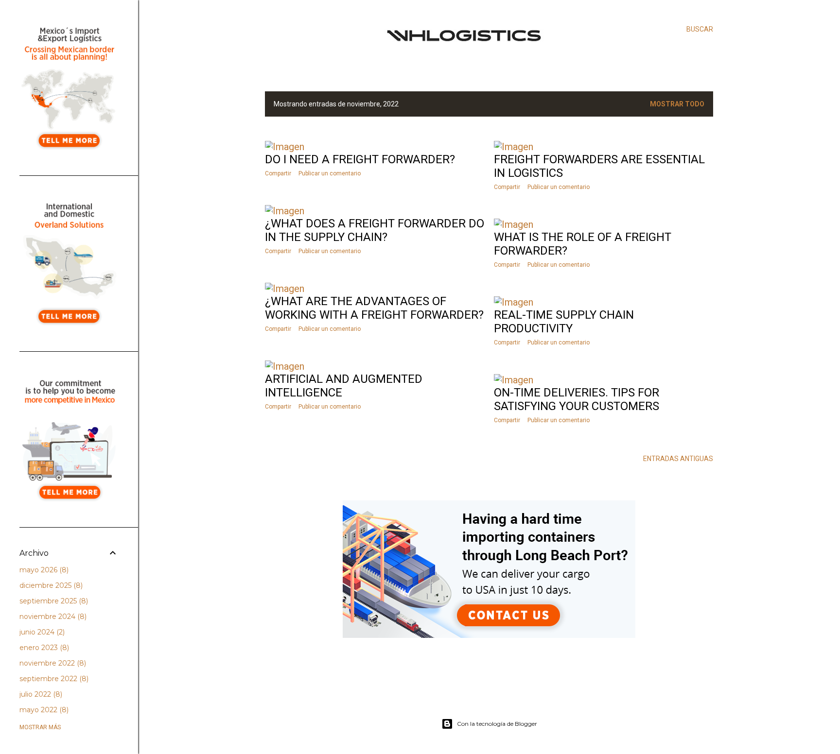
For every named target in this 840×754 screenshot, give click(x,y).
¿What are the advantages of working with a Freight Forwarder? (374, 308)
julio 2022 (39, 694)
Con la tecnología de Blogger (497, 723)
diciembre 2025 (50, 585)
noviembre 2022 (51, 663)
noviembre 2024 (52, 616)
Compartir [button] (278, 173)
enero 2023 (43, 647)
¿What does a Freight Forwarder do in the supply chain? (374, 230)
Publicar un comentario (329, 173)
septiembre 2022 (53, 678)
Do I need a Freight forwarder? (360, 159)
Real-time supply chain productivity (564, 321)
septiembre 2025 (52, 601)
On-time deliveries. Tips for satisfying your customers (576, 399)
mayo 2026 (43, 570)
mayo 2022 (43, 709)
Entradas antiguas (678, 459)
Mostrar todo (677, 104)
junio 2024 (41, 632)
